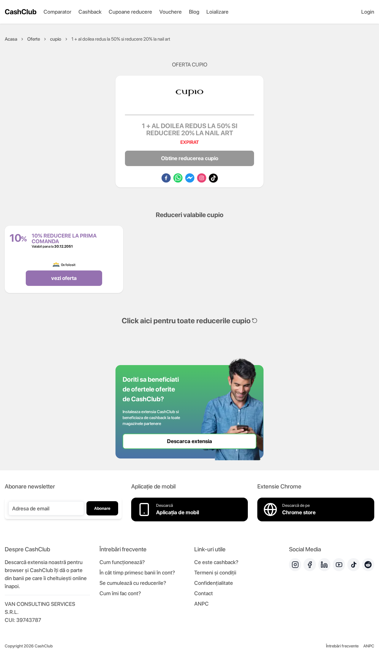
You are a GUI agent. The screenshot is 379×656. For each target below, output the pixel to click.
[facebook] (166, 178)
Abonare (102, 508)
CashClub (20, 11)
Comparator (57, 12)
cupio (55, 39)
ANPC (201, 604)
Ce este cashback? (216, 562)
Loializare (217, 12)
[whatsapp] (178, 178)
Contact (203, 593)
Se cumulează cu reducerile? (132, 583)
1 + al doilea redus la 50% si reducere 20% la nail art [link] (120, 39)
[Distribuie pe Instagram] (201, 178)
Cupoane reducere (130, 12)
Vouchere (170, 12)
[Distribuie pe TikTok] (213, 178)
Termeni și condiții (215, 572)
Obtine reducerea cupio (189, 158)
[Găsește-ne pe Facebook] (309, 564)
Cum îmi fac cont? (120, 593)
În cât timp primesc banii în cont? (137, 572)
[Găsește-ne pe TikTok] (353, 564)
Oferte (33, 39)
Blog (194, 12)
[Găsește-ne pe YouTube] (339, 564)
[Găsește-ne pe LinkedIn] (324, 564)
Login (367, 12)
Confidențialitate (213, 583)
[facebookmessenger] (190, 178)
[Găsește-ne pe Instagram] (295, 564)
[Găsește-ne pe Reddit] (368, 564)
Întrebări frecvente (342, 646)
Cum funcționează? (122, 562)
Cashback (90, 12)
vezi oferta (64, 278)
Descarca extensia (189, 441)
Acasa (11, 39)
